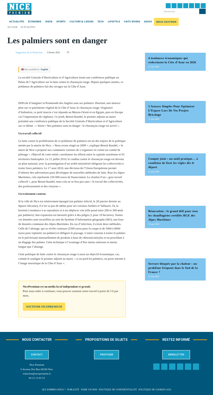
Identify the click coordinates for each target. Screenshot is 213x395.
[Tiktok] (191, 5)
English (44, 69)
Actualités (27, 27)
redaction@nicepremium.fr (37, 373)
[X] (118, 52)
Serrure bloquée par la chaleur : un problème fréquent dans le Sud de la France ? (173, 268)
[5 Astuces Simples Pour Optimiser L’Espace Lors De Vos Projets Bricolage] (175, 87)
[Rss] (196, 366)
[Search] (202, 11)
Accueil (12, 27)
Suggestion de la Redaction (29, 52)
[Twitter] (174, 5)
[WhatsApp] (126, 52)
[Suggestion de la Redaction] (11, 52)
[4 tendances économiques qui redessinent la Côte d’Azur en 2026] (175, 39)
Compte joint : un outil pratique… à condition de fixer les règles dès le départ (173, 163)
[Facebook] (168, 5)
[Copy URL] (103, 52)
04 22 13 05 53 (37, 378)
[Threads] (185, 5)
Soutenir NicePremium (44, 306)
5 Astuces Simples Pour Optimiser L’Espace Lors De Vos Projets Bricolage (171, 110)
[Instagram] (179, 5)
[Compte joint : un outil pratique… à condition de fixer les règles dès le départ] (175, 139)
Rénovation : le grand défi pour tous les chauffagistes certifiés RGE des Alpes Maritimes (173, 215)
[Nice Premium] (19, 9)
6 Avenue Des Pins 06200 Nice (37, 369)
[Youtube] (203, 5)
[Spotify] (188, 366)
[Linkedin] (197, 5)
